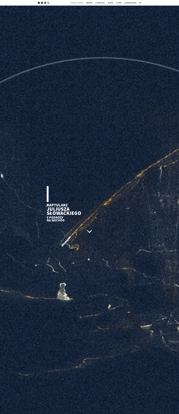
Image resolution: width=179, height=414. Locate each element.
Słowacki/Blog (130, 3)
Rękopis (89, 3)
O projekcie (100, 3)
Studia (119, 3)
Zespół (110, 3)
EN (140, 3)
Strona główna (76, 3)
